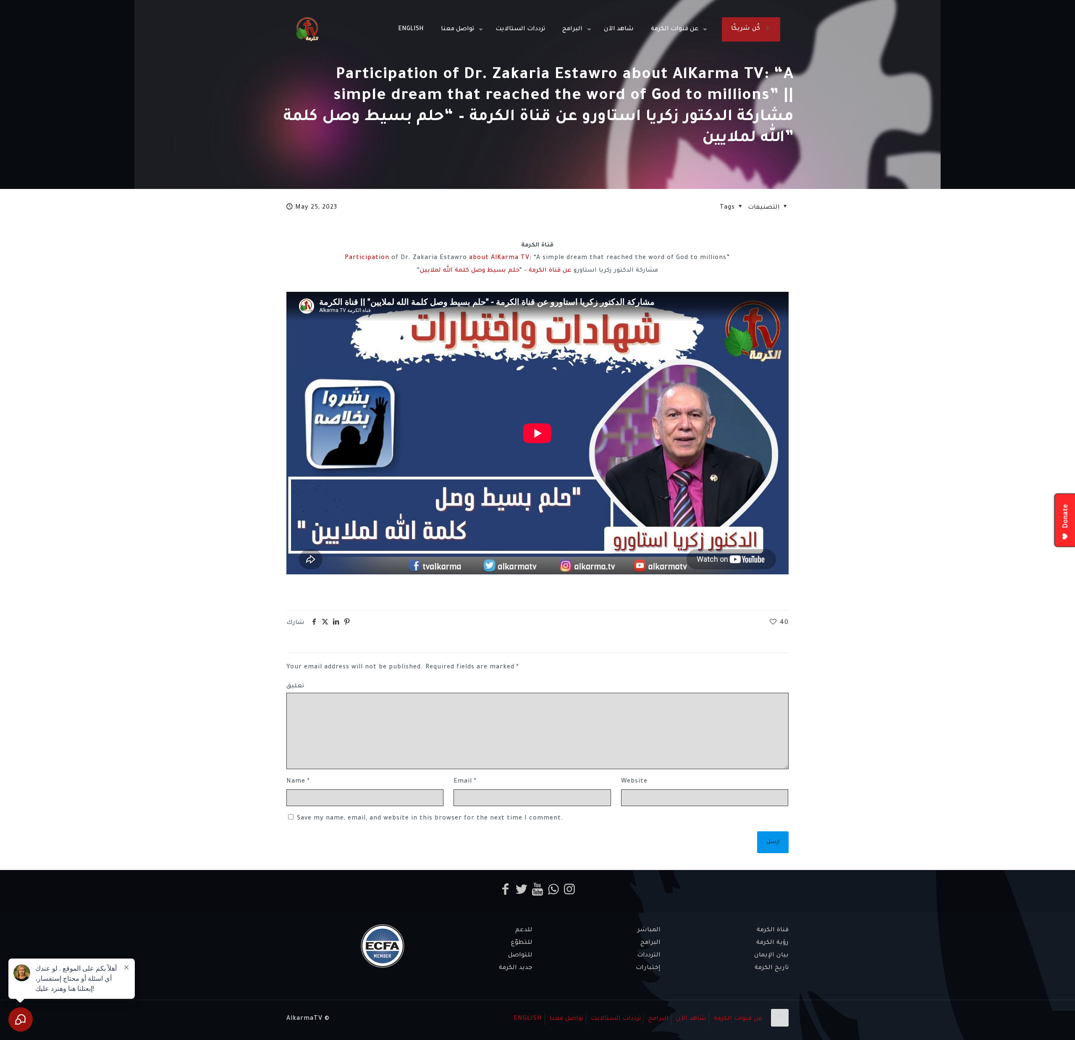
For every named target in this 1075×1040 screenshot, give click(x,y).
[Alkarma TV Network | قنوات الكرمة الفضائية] (307, 29)
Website (634, 781)
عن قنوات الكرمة (738, 1019)
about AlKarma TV (499, 258)
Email (465, 781)
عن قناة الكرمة (550, 270)
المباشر (649, 930)
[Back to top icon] (780, 1018)
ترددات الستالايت (616, 1019)
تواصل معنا (566, 1019)
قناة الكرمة (773, 930)
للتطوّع (521, 943)
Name (298, 781)
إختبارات (648, 968)
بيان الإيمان (771, 955)
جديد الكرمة (515, 968)
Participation (367, 258)
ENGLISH (528, 1019)
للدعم (523, 930)
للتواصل (520, 955)
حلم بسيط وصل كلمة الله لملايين (469, 270)
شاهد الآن (691, 1019)
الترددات (649, 955)
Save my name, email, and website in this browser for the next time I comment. (430, 818)
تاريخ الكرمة (772, 968)
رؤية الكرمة (772, 943)
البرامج (650, 943)
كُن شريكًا (745, 29)
